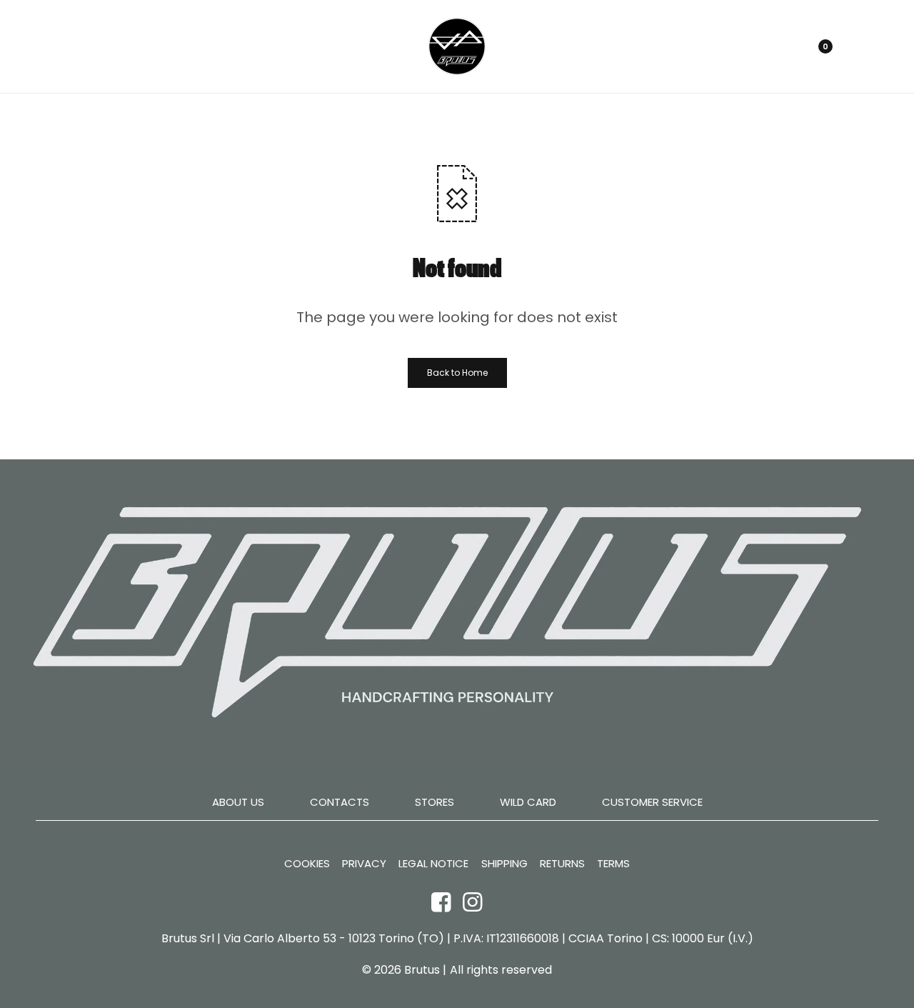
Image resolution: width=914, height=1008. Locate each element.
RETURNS (562, 864)
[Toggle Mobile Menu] (51, 46)
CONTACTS (339, 801)
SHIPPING (504, 864)
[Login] (755, 46)
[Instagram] (472, 901)
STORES (434, 801)
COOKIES (307, 864)
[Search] (781, 46)
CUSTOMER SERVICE (652, 801)
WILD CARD (528, 801)
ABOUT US (238, 801)
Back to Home (457, 372)
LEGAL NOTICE (433, 864)
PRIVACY (364, 864)
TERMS (613, 864)
